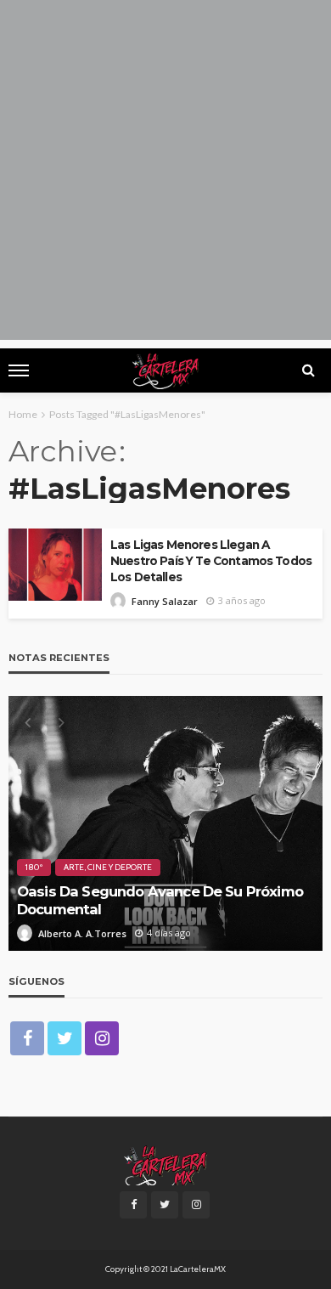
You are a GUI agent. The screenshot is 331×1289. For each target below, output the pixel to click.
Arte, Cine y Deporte (108, 867)
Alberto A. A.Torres (82, 933)
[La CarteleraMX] (165, 1164)
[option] (165, 823)
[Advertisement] (165, 174)
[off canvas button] (18, 370)
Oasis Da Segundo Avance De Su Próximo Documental (160, 900)
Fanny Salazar (165, 601)
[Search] (308, 370)
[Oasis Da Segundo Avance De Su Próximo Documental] (165, 823)
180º (33, 867)
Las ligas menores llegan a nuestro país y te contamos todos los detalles (210, 561)
